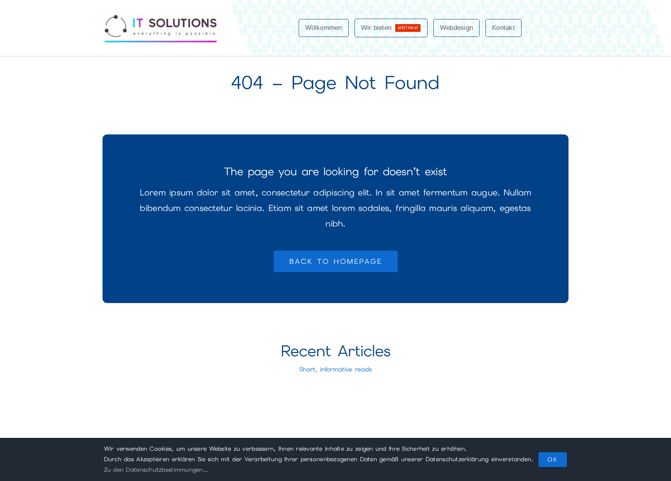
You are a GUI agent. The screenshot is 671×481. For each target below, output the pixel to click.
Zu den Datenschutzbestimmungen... (156, 470)
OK (553, 460)
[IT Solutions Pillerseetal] (161, 14)
